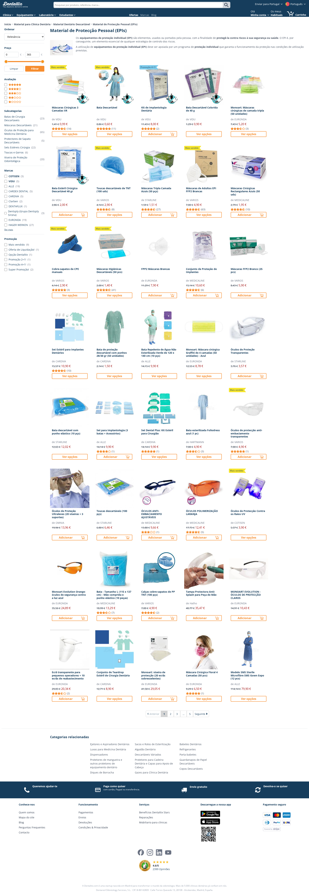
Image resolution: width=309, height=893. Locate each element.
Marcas (144, 15)
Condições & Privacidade (93, 827)
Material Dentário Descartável (71, 24)
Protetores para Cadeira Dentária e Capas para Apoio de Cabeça (154, 763)
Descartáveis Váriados (148, 754)
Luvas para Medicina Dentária (108, 749)
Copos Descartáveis (191, 768)
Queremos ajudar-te (44, 786)
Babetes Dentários (191, 744)
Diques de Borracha (102, 772)
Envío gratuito (198, 786)
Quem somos (27, 812)
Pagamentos (86, 812)
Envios (82, 817)
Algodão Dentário (145, 749)
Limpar (14, 68)
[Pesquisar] (227, 5)
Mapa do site (26, 817)
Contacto (24, 832)
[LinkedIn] (159, 852)
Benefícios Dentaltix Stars (154, 812)
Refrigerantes (188, 749)
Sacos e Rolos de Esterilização (152, 744)
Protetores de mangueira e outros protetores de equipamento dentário (106, 763)
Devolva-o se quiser (275, 786)
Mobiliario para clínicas (153, 822)
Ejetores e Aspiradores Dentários (109, 744)
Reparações (146, 817)
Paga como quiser (114, 786)
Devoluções (85, 822)
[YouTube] (168, 852)
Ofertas (133, 15)
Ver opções (69, 134)
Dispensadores (99, 754)
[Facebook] (141, 852)
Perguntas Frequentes (32, 827)
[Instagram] (150, 852)
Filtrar (35, 68)
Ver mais (8, 229)
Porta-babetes (188, 754)
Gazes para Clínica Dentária (151, 772)
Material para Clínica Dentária (32, 24)
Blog (153, 15)
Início (7, 24)
